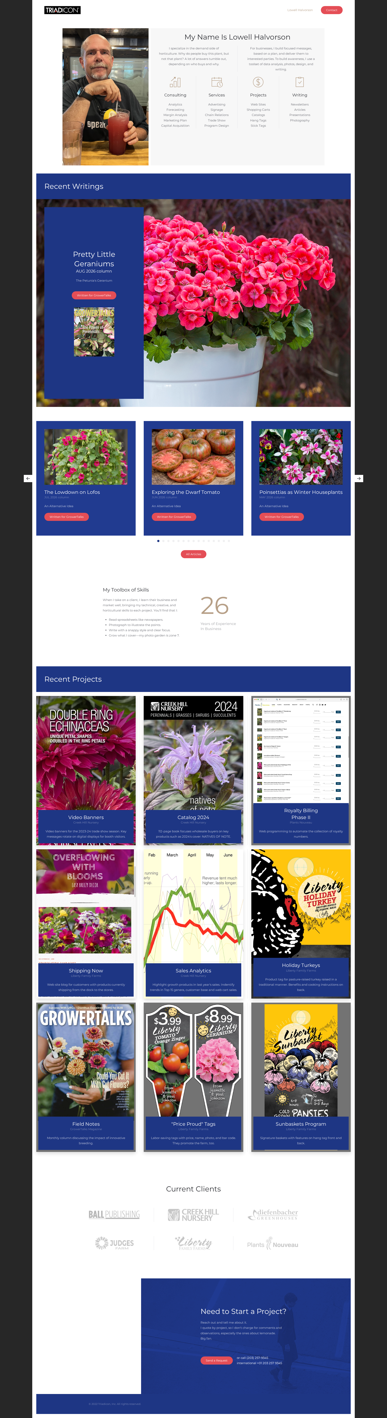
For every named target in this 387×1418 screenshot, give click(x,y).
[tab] (158, 541)
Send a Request (217, 1360)
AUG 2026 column (94, 271)
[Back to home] (62, 10)
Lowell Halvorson (300, 10)
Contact (331, 10)
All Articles (193, 554)
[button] (28, 478)
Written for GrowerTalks (94, 295)
